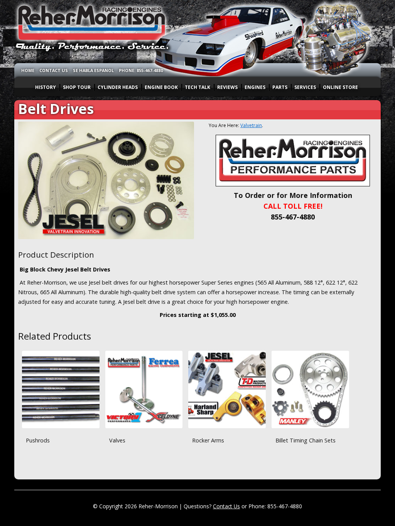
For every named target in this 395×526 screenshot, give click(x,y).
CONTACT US (53, 70)
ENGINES (255, 87)
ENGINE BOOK (161, 87)
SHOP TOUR (77, 87)
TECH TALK (197, 87)
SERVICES (305, 87)
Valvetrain (251, 125)
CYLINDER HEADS (118, 87)
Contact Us (226, 506)
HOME (27, 70)
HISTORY (45, 87)
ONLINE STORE (340, 87)
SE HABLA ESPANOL (93, 70)
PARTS (279, 87)
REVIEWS (227, 87)
